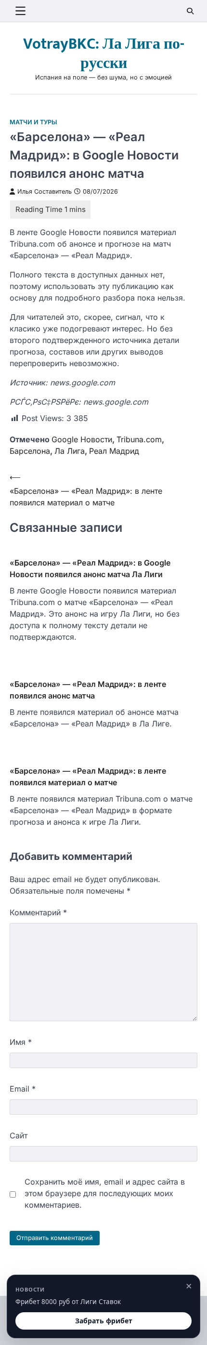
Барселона (30, 451)
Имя (21, 1042)
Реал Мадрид (114, 451)
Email (23, 1089)
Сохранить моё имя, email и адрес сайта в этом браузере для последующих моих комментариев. (105, 1193)
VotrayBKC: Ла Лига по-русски (103, 53)
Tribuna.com (139, 439)
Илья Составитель (44, 191)
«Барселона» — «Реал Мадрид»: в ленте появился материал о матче (88, 776)
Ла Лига (69, 451)
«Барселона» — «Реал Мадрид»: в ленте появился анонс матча (88, 689)
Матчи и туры (33, 122)
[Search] (190, 11)
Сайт (18, 1135)
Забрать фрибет (103, 1320)
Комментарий (38, 912)
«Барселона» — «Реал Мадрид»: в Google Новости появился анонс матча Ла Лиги (90, 568)
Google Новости (82, 439)
